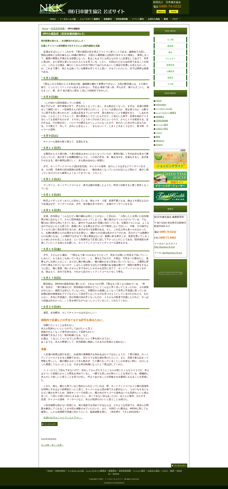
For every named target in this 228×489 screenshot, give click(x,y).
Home (53, 19)
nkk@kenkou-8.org (172, 252)
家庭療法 (108, 19)
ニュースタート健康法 (90, 19)
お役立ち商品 (154, 19)
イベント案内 (138, 19)
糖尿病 (170, 46)
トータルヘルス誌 (68, 19)
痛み (170, 52)
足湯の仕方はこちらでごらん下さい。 (63, 417)
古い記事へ (46, 445)
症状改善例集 (122, 19)
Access (159, 145)
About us (160, 141)
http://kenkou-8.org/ (164, 247)
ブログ (175, 19)
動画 (166, 19)
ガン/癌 (170, 40)
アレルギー (170, 59)
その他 (170, 84)
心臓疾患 (170, 71)
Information (161, 105)
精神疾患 (170, 65)
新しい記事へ (58, 445)
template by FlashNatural (114, 482)
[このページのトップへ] (49, 425)
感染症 (170, 78)
